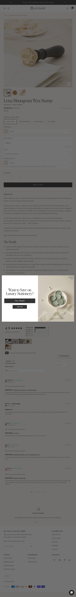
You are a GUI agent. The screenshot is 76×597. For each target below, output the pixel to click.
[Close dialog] (71, 277)
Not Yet (20, 307)
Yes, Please (20, 301)
